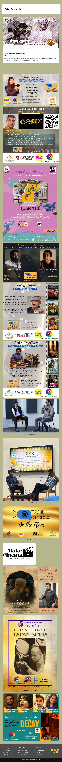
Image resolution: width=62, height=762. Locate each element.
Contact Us (7, 750)
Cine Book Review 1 (23, 750)
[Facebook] (52, 750)
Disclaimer (7, 754)
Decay (39, 752)
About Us (6, 749)
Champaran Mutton (39, 750)
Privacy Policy (6, 752)
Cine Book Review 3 (23, 754)
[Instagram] (55, 750)
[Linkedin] (58, 750)
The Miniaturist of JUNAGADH (39, 754)
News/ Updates (7, 50)
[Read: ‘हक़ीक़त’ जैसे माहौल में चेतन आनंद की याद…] (31, 32)
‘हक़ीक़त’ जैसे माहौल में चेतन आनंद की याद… (15, 53)
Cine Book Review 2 (23, 752)
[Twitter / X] (54, 752)
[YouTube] (57, 752)
